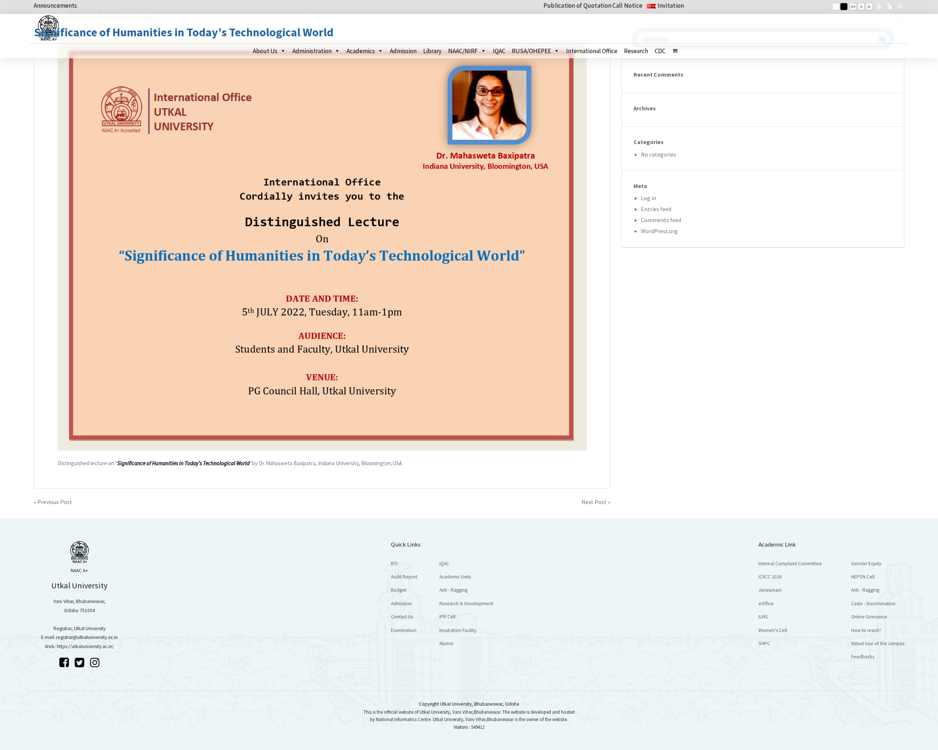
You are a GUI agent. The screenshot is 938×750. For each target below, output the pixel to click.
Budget (398, 590)
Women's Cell (772, 630)
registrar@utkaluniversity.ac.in (87, 637)
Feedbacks (862, 657)
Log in (648, 198)
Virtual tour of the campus (877, 643)
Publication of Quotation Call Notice (568, 5)
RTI (394, 563)
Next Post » (595, 501)
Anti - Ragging (453, 590)
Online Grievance (869, 617)
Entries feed (656, 209)
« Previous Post (53, 501)
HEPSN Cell (863, 577)
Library (432, 51)
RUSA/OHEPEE (531, 51)
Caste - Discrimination (873, 603)
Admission (403, 51)
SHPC (764, 643)
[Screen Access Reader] (879, 5)
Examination (404, 630)
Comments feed (661, 220)
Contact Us (402, 617)
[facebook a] (65, 662)
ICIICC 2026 (770, 577)
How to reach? (866, 630)
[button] (678, 51)
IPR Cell (447, 617)
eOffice (766, 603)
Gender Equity (866, 563)
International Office (591, 51)
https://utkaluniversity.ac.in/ (85, 646)
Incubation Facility (457, 630)
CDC (660, 51)
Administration (312, 51)
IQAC (499, 51)
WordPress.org (659, 231)
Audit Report (404, 577)
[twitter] (80, 662)
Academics (361, 51)
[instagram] (95, 662)
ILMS (763, 617)
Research (636, 51)
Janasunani (770, 590)
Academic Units (455, 577)
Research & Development (466, 603)
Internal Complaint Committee (790, 563)
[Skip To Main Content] (889, 5)
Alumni (446, 643)
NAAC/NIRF (463, 51)
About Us (265, 51)
